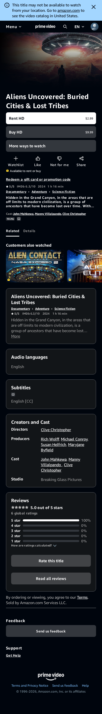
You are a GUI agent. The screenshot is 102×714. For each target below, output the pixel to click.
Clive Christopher (74, 214)
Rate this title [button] (51, 560)
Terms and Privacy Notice (29, 685)
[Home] (45, 27)
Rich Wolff (50, 439)
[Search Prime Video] (65, 26)
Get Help (13, 655)
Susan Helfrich (53, 444)
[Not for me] (59, 158)
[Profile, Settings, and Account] (94, 26)
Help (85, 685)
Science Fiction (63, 191)
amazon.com (68, 10)
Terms (82, 597)
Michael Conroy (74, 439)
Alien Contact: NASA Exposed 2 (35, 266)
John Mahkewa (23, 214)
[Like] (37, 158)
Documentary (16, 191)
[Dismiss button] (94, 6)
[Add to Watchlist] (15, 158)
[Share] (81, 158)
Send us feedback (65, 685)
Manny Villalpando (48, 214)
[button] (34, 545)
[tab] (12, 231)
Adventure (39, 191)
